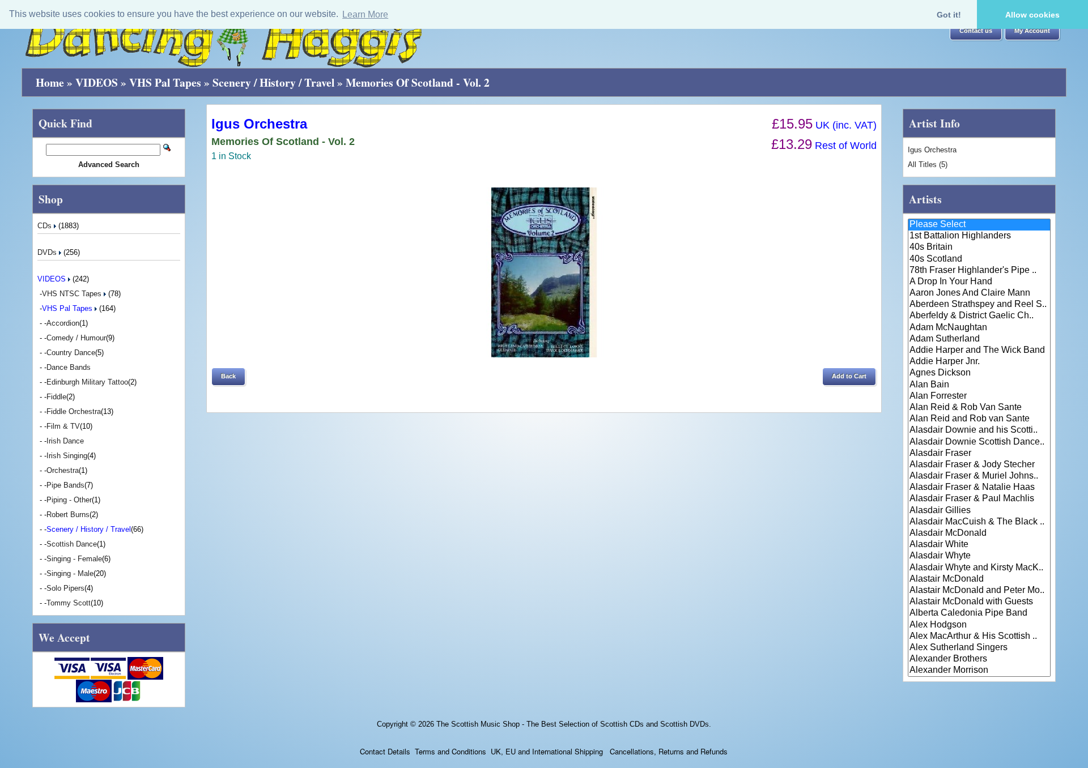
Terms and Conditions (450, 751)
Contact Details (385, 751)
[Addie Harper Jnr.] (979, 362)
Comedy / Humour (76, 338)
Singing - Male (70, 573)
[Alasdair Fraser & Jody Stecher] (979, 465)
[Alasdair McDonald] (979, 533)
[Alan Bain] (979, 385)
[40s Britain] (979, 247)
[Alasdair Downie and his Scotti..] (979, 430)
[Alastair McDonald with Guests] (979, 602)
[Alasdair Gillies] (979, 511)
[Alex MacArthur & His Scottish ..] (979, 636)
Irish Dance (65, 441)
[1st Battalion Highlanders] (979, 236)
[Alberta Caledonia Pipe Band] (979, 613)
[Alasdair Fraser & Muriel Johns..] (979, 476)
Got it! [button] (949, 14)
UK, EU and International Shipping (547, 751)
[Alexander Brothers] (979, 659)
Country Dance (70, 352)
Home (50, 82)
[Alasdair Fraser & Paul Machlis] (979, 499)
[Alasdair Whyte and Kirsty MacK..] (979, 568)
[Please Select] (979, 225)
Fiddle (56, 396)
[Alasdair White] (979, 545)
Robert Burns (68, 514)
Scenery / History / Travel (273, 82)
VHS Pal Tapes (165, 82)
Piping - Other (69, 500)
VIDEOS (96, 82)
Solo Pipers (65, 588)
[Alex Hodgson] (979, 625)
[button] (976, 31)
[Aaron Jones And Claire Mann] (979, 293)
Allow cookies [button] (1032, 14)
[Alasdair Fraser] (979, 453)
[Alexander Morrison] (979, 670)
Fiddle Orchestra (73, 411)
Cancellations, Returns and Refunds (667, 751)
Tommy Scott (68, 603)
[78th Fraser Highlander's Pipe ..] (979, 270)
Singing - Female (74, 558)
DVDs (48, 252)
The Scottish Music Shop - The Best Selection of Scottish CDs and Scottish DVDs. (573, 724)
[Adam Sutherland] (979, 339)
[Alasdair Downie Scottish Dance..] (979, 442)
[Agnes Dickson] (979, 373)
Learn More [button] (365, 14)
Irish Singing (66, 455)
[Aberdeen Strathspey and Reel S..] (979, 304)
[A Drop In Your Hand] (979, 282)
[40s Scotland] (979, 259)
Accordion (62, 323)
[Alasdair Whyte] (979, 556)
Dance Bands (68, 367)
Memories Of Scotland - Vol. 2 (418, 82)
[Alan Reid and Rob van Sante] (979, 419)
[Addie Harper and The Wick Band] (979, 350)
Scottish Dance (71, 544)
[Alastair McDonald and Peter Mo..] (979, 590)
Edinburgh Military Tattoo (87, 382)
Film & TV (63, 426)
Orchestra (62, 470)
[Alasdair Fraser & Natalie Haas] (979, 487)
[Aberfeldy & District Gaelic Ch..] (979, 316)
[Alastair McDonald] (979, 579)
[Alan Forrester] (979, 396)
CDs (45, 225)
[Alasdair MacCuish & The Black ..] (979, 522)
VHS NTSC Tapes (73, 293)
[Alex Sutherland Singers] (979, 648)
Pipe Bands (65, 485)
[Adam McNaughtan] (979, 328)
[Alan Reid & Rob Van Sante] (979, 407)
